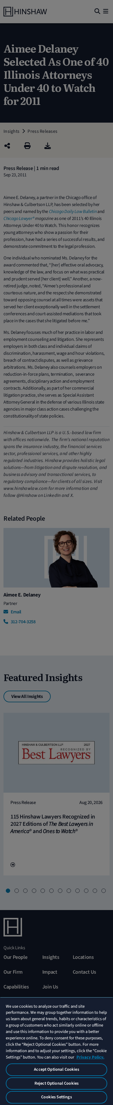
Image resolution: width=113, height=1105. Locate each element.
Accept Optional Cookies (56, 1069)
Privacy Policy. (90, 1057)
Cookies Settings (56, 1097)
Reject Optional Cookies (56, 1083)
